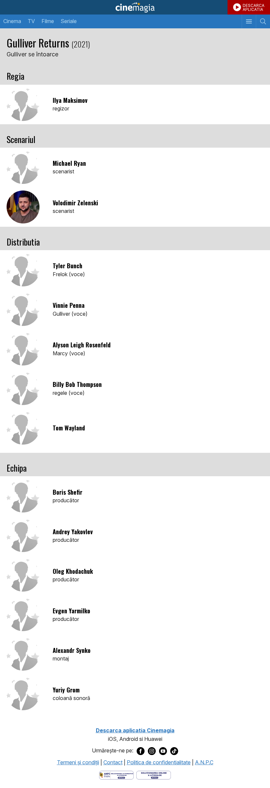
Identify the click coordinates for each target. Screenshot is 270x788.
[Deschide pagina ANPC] (116, 774)
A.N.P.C (204, 762)
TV (31, 21)
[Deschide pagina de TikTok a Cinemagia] (174, 750)
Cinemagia (135, 7)
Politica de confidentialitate (159, 762)
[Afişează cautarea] (263, 21)
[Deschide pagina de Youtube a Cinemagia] (163, 750)
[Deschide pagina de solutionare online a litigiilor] (153, 774)
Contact (112, 762)
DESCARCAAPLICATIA (253, 7)
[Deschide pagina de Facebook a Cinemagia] (141, 750)
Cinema (12, 21)
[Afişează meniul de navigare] (249, 21)
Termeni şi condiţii (78, 762)
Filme (47, 21)
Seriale (69, 21)
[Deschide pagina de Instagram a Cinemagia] (152, 750)
